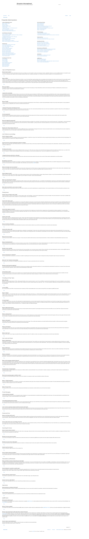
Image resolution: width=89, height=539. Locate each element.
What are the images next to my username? (8, 38)
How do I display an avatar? (6, 39)
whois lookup (4, 513)
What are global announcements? (7, 62)
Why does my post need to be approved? (8, 54)
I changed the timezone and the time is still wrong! (9, 36)
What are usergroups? (40, 25)
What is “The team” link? (40, 29)
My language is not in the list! (6, 37)
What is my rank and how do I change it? (8, 40)
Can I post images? (5, 61)
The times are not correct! (6, 35)
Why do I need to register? (6, 23)
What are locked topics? (5, 65)
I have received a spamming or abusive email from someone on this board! (48, 34)
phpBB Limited (29, 501)
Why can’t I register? (5, 25)
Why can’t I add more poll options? (7, 48)
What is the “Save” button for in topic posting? (9, 53)
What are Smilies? (5, 60)
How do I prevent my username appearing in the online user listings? (12, 34)
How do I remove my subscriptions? (42, 51)
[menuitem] (8, 15)
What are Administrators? (41, 23)
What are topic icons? (5, 66)
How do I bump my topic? (6, 55)
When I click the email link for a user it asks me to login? (10, 41)
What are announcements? (6, 63)
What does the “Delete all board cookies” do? (8, 30)
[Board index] (9, 8)
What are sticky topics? (5, 64)
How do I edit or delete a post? (6, 45)
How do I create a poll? (5, 47)
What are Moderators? (40, 24)
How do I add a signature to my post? (7, 46)
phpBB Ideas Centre (46, 507)
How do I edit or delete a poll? (6, 49)
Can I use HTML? (5, 59)
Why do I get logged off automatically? (7, 29)
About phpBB (4, 502)
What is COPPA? (4, 24)
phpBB (34, 162)
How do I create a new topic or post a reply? (8, 44)
